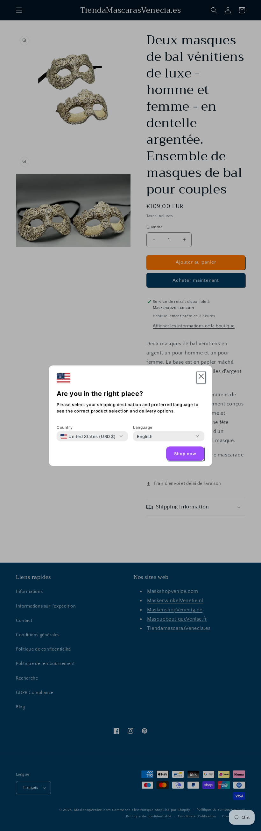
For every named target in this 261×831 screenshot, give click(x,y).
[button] (201, 377)
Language (142, 427)
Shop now (185, 453)
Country (65, 427)
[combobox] (88, 436)
